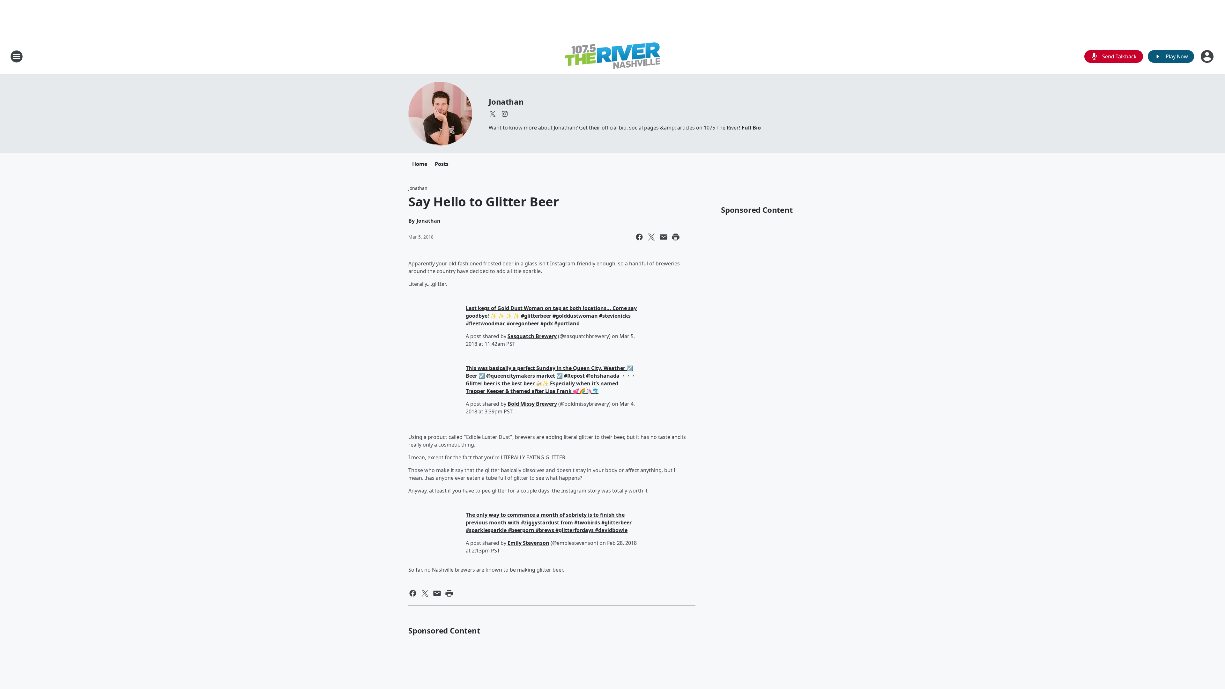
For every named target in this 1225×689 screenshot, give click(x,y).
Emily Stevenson (528, 542)
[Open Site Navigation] (16, 56)
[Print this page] (675, 237)
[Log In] (1208, 56)
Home (419, 163)
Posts (442, 163)
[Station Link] (612, 56)
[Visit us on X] (492, 114)
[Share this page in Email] (663, 237)
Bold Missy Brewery (532, 403)
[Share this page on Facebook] (639, 237)
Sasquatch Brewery (532, 336)
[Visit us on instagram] (505, 114)
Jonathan (506, 101)
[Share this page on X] (651, 237)
